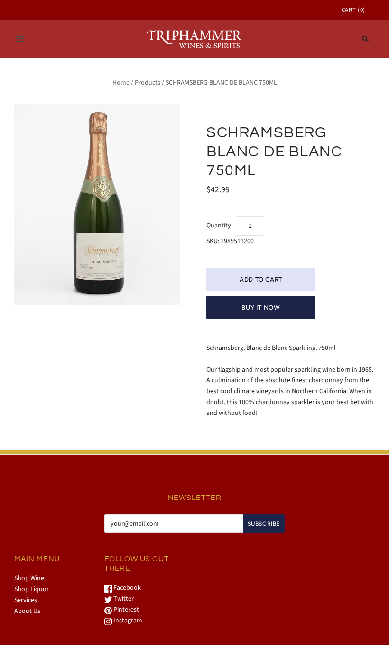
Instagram (127, 620)
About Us (27, 611)
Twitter (123, 598)
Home (121, 82)
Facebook (126, 588)
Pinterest (125, 609)
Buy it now (260, 307)
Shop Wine (29, 578)
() (353, 10)
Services (25, 600)
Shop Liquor (31, 589)
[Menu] (20, 39)
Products (147, 82)
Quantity (218, 225)
